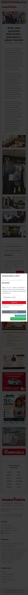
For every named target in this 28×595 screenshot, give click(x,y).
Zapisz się (14, 302)
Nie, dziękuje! (14, 312)
